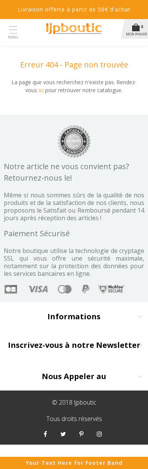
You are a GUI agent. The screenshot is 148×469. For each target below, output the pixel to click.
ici (41, 90)
